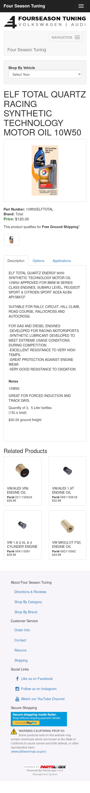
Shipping (21, 660)
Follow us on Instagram (38, 688)
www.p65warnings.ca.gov (28, 751)
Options (38, 260)
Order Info (22, 629)
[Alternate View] (11, 240)
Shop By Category (28, 601)
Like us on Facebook (36, 678)
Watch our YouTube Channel (42, 698)
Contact (20, 640)
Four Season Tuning (26, 49)
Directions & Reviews (30, 591)
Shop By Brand (25, 611)
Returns (20, 650)
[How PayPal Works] (45, 719)
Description (15, 260)
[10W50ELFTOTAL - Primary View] (45, 170)
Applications (62, 260)
